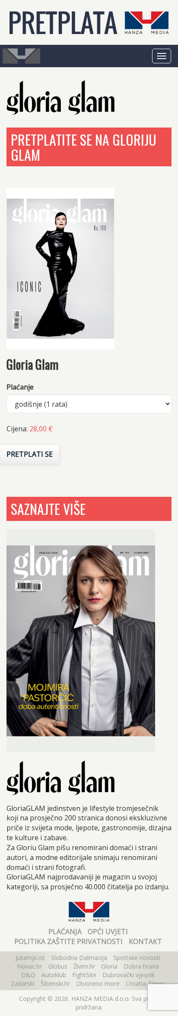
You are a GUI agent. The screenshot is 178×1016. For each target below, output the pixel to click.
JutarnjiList (30, 958)
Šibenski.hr (55, 983)
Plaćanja (65, 931)
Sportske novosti (136, 958)
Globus (57, 966)
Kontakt (145, 941)
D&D (28, 975)
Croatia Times (145, 983)
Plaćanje (20, 387)
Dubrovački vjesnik (128, 975)
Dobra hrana (141, 966)
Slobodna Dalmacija (79, 958)
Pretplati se (29, 454)
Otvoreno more (98, 983)
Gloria (109, 966)
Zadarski (23, 983)
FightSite (84, 975)
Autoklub (53, 975)
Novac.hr (29, 966)
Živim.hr (84, 966)
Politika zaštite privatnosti (68, 941)
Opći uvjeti (108, 931)
